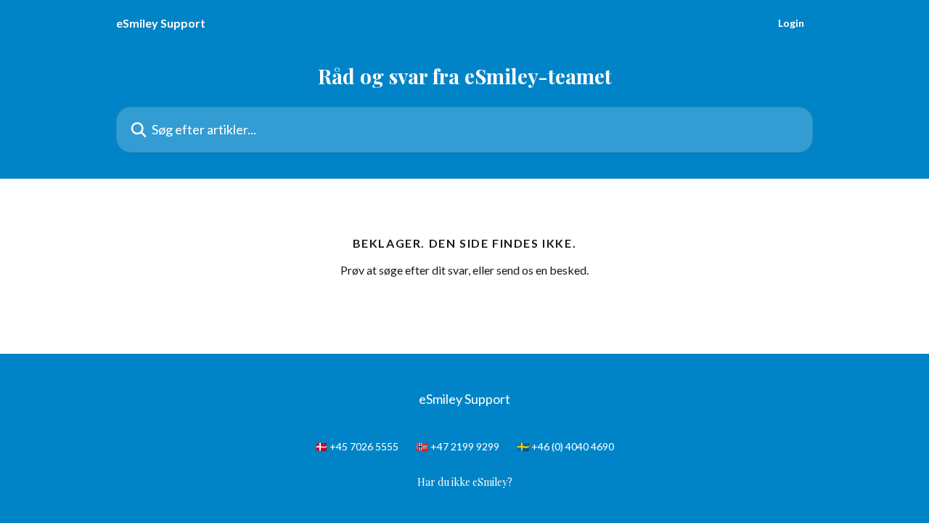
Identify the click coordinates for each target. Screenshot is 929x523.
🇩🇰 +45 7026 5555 (356, 446)
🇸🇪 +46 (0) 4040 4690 (565, 446)
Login (791, 23)
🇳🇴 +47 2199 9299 (457, 446)
